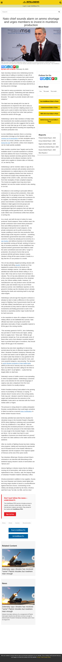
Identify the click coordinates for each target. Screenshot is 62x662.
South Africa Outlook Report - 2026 (49, 147)
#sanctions (17, 522)
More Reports (43, 153)
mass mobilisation (26, 411)
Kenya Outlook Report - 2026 (47, 141)
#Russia (3, 522)
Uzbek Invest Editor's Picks (49, 107)
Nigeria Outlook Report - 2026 (47, 144)
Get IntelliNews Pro (18, 536)
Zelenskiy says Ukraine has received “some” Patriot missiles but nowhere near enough (17, 571)
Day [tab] (40, 91)
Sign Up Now (10, 514)
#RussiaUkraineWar (27, 522)
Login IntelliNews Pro (33, 6)
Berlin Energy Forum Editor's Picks (49, 120)
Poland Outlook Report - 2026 (47, 138)
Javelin (17, 265)
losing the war (5, 143)
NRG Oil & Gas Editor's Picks (49, 113)
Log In (24, 6)
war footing (4, 241)
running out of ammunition (9, 138)
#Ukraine (10, 522)
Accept (38, 657)
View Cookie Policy (46, 657)
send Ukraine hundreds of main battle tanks (16, 363)
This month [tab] (54, 91)
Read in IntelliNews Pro (18, 530)
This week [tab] (46, 91)
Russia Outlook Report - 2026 (47, 150)
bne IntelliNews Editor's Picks (49, 101)
